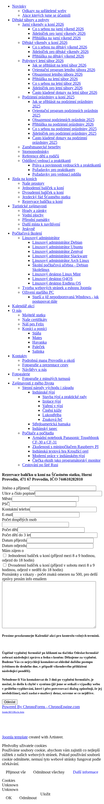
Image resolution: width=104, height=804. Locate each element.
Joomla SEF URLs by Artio (13, 712)
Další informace (85, 772)
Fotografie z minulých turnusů (46, 378)
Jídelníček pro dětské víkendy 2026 (60, 51)
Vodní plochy (33, 215)
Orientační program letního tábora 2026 (63, 70)
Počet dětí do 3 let (16, 535)
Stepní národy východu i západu (48, 387)
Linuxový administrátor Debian (57, 242)
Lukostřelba (51, 415)
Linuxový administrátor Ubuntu (57, 247)
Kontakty (19, 356)
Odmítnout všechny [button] (49, 772)
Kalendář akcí (23, 306)
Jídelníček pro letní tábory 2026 (57, 88)
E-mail (7, 514)
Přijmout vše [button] (16, 772)
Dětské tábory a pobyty (30, 20)
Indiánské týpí (43, 392)
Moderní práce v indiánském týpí (58, 456)
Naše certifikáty (34, 319)
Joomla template (15, 737)
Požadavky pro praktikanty (53, 170)
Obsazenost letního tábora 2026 (57, 74)
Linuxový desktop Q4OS (52, 278)
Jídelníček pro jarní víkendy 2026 (59, 33)
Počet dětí (10, 530)
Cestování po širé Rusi (40, 465)
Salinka (38, 351)
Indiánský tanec (44, 428)
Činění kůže (52, 410)
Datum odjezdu (14, 545)
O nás (16, 310)
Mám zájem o (13, 550)
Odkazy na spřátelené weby (44, 11)
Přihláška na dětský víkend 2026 (58, 56)
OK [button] (9, 798)
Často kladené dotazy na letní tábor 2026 (64, 92)
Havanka (39, 342)
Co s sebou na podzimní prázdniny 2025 (64, 129)
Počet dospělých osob (19, 519)
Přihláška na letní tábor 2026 (55, 79)
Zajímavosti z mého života (33, 383)
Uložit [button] (45, 794)
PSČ (5, 504)
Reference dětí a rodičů (40, 156)
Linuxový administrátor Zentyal (57, 251)
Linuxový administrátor (41, 238)
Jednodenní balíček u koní (43, 188)
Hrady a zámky (34, 210)
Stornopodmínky (35, 151)
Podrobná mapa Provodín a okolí (48, 360)
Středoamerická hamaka (51, 424)
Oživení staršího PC (38, 292)
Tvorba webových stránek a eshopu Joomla (56, 288)
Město (7, 498)
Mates (37, 338)
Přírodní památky (36, 219)
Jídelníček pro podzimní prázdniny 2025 (64, 133)
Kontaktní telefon (16, 509)
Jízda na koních (24, 179)
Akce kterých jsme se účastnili (46, 15)
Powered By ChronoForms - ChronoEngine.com (41, 707)
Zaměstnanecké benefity (41, 147)
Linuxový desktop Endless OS (56, 283)
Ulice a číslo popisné (18, 493)
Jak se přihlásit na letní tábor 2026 (59, 65)
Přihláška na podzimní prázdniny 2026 (63, 124)
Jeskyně (28, 229)
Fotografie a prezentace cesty (45, 365)
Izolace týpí (51, 401)
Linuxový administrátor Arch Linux (60, 260)
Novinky (19, 6)
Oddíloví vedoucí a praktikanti (46, 160)
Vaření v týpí (52, 406)
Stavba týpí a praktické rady (64, 397)
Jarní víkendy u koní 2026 (43, 24)
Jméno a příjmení (15, 488)
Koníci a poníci (34, 328)
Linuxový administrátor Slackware (59, 256)
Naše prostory (33, 183)
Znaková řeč (52, 419)
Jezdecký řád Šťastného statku (46, 197)
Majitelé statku (33, 315)
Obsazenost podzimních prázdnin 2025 (63, 120)
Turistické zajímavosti (29, 206)
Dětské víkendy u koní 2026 (44, 42)
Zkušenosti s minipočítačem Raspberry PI (65, 447)
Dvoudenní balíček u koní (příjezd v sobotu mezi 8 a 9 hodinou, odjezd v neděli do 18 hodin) (48, 567)
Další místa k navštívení (41, 224)
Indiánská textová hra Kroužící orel (60, 451)
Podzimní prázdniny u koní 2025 (48, 97)
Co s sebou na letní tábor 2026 (56, 83)
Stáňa (36, 333)
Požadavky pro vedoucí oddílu (56, 174)
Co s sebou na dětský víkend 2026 (59, 47)
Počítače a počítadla (38, 433)
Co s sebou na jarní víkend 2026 (58, 29)
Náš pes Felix (33, 324)
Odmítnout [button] (28, 798)
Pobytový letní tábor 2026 (43, 61)
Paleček (38, 347)
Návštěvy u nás (34, 369)
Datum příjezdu (14, 540)
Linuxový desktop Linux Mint (56, 274)
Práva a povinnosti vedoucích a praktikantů (66, 165)
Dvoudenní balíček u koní (43, 192)
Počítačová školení (27, 233)
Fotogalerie (21, 374)
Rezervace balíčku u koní (42, 201)
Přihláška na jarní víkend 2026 (56, 38)
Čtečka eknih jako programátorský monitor (66, 460)
